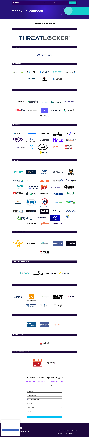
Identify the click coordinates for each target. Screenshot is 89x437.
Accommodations (39, 2)
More (55, 2)
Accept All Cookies (10, 430)
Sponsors (46, 2)
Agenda (33, 2)
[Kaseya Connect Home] (16, 3)
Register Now (72, 2)
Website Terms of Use (69, 433)
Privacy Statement (60, 433)
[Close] (19, 421)
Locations (51, 2)
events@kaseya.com (73, 430)
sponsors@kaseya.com (71, 431)
